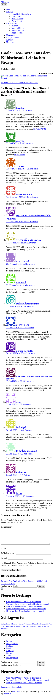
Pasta (50, 624)
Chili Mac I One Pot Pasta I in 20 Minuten (23, 602)
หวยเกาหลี (21, 282)
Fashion (9, 646)
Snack (23, 626)
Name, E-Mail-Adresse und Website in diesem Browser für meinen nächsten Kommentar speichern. (27, 564)
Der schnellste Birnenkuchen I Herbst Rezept (25, 611)
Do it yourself (12, 643)
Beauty (9, 641)
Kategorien (10, 35)
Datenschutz (17, 687)
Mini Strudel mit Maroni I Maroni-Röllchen (24, 606)
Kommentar (6, 527)
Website (4, 558)
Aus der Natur (17, 19)
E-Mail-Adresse (8, 553)
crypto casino (19, 155)
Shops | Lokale (18, 30)
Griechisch (36, 624)
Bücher (15, 26)
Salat (7, 626)
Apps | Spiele (17, 33)
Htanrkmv (20, 108)
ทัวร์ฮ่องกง (21, 472)
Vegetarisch (45, 626)
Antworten (27, 110)
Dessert (8, 624)
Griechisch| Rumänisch (21, 14)
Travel (9, 655)
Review (9, 653)
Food (8, 648)
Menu (4, 5)
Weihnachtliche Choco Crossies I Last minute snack (27, 604)
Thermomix (16, 16)
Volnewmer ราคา (24, 194)
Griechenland (28, 624)
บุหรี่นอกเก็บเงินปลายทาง (27, 304)
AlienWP (7, 694)
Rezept (3, 626)
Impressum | (6, 687)
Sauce (11, 626)
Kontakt (9, 40)
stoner (18, 402)
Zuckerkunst (17, 21)
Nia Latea (34, 82)
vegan (39, 626)
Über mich (10, 42)
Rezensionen (11, 23)
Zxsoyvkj (20, 141)
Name (4, 548)
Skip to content (7, 2)
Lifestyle (10, 650)
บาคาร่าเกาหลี (22, 261)
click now (20, 166)
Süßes (27, 626)
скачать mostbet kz (24, 351)
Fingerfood (14, 624)
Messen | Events (18, 28)
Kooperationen (12, 37)
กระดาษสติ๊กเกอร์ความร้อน (28, 240)
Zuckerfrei (4, 629)
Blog (8, 9)
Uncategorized (12, 658)
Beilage (3, 624)
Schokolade (17, 626)
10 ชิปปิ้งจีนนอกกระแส (26, 451)
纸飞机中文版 (39, 129)
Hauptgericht (44, 624)
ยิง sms (19, 493)
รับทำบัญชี (21, 427)
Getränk (21, 624)
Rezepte (9, 12)
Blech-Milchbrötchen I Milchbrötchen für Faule (26, 609)
